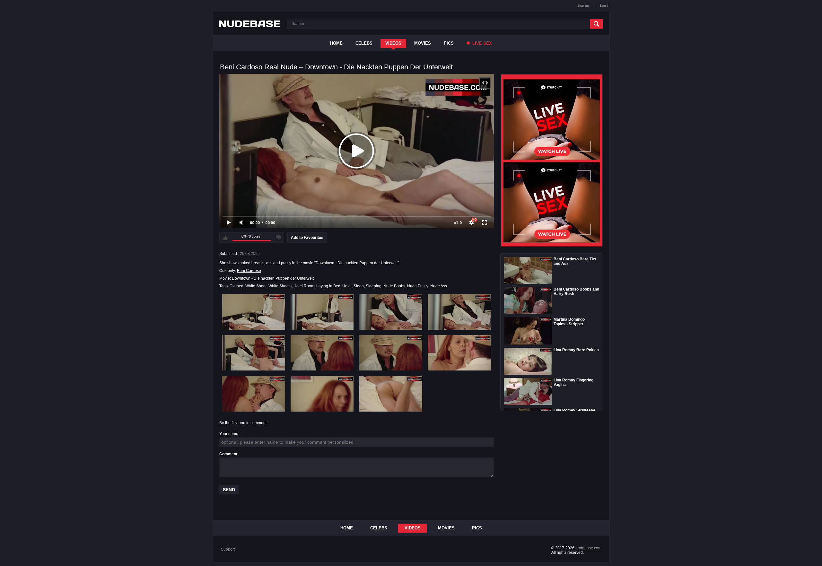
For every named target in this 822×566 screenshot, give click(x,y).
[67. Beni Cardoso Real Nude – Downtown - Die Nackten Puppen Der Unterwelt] (391, 352)
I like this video (225, 237)
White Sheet (256, 286)
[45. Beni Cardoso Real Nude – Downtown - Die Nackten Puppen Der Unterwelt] (253, 352)
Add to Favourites (307, 237)
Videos (393, 43)
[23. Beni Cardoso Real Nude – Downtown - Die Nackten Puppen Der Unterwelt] (391, 311)
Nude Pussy (417, 286)
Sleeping (373, 286)
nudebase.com (588, 548)
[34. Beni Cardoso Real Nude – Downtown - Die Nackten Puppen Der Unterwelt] (459, 311)
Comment (228, 454)
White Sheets (280, 286)
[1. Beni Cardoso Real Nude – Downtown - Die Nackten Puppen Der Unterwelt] (253, 311)
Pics (449, 43)
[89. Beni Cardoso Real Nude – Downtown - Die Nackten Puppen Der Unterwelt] (253, 393)
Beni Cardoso (249, 270)
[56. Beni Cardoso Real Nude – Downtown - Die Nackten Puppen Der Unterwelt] (322, 352)
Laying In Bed (328, 286)
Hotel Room (303, 286)
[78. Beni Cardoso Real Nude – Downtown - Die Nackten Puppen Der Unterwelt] (459, 352)
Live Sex (481, 43)
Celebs (363, 43)
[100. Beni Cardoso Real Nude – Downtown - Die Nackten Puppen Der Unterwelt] (322, 393)
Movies (422, 43)
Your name (228, 433)
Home (336, 43)
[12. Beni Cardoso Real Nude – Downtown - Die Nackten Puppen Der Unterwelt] (322, 311)
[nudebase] (249, 24)
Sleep (359, 286)
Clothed (236, 286)
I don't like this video (278, 237)
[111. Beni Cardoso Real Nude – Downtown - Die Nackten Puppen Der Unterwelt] (391, 393)
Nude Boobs (394, 286)
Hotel (347, 286)
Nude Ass (438, 286)
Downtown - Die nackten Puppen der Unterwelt (273, 278)
